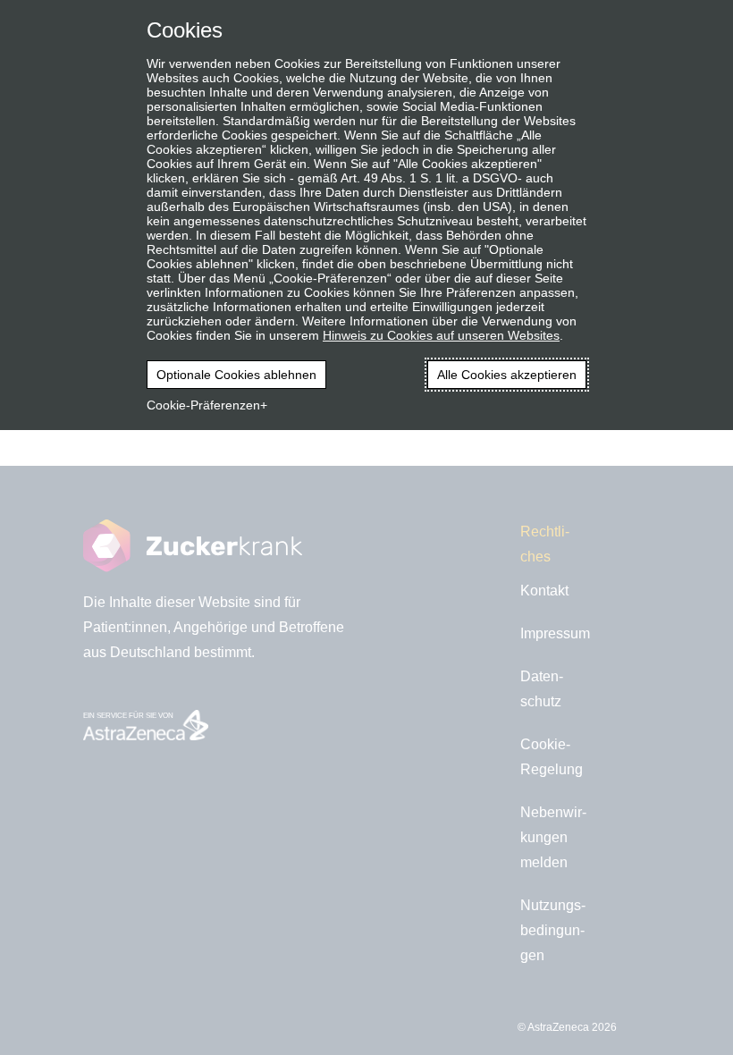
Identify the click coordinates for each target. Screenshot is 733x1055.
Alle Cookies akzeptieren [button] (507, 374)
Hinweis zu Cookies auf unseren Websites (441, 335)
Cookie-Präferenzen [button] (203, 405)
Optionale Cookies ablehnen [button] (236, 374)
